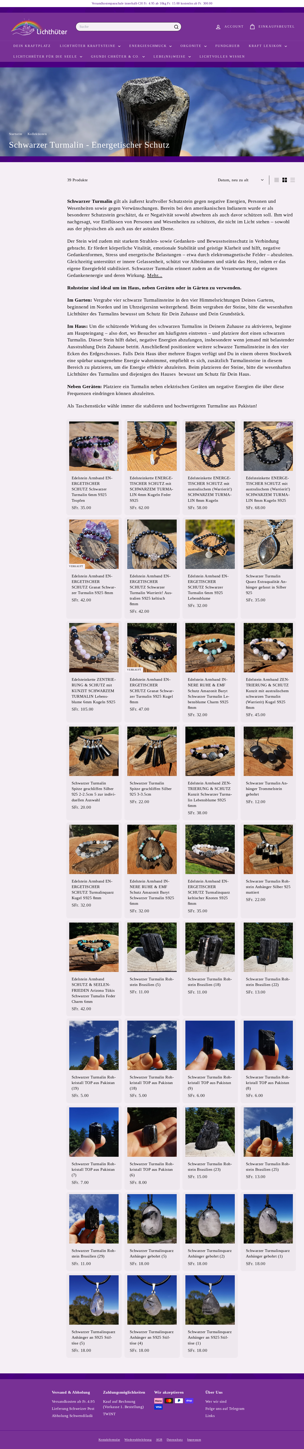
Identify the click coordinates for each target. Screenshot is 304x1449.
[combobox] (128, 26)
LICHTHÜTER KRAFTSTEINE (88, 46)
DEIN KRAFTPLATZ (32, 46)
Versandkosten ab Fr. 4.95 (73, 1401)
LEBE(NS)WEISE (170, 56)
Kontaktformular (109, 1439)
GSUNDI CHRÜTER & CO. (116, 56)
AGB (159, 1439)
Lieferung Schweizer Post (73, 1409)
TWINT (109, 1414)
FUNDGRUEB (227, 46)
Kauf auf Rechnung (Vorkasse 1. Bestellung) (123, 1404)
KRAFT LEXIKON (266, 46)
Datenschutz (175, 1439)
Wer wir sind (216, 1401)
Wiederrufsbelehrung (138, 1439)
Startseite (16, 134)
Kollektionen (38, 134)
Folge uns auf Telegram (225, 1409)
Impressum (194, 1439)
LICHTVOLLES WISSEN (222, 56)
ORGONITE (191, 46)
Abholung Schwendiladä (72, 1416)
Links (210, 1416)
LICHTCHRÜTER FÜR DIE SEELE (46, 56)
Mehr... (154, 275)
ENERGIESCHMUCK (148, 46)
